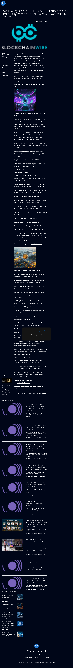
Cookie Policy (52, 662)
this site (44, 393)
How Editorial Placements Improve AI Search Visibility (8, 634)
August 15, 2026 (5, 601)
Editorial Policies (44, 662)
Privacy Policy (44, 331)
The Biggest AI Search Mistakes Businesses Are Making (8, 606)
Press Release (5, 75)
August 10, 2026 (5, 618)
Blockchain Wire (5, 65)
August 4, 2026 (5, 638)
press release (21, 393)
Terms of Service (22, 662)
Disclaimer (37, 662)
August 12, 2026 (5, 610)
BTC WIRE (28, 418)
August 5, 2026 (5, 629)
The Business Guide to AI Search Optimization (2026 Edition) (8, 614)
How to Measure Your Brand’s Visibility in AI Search (8, 597)
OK (36, 335)
